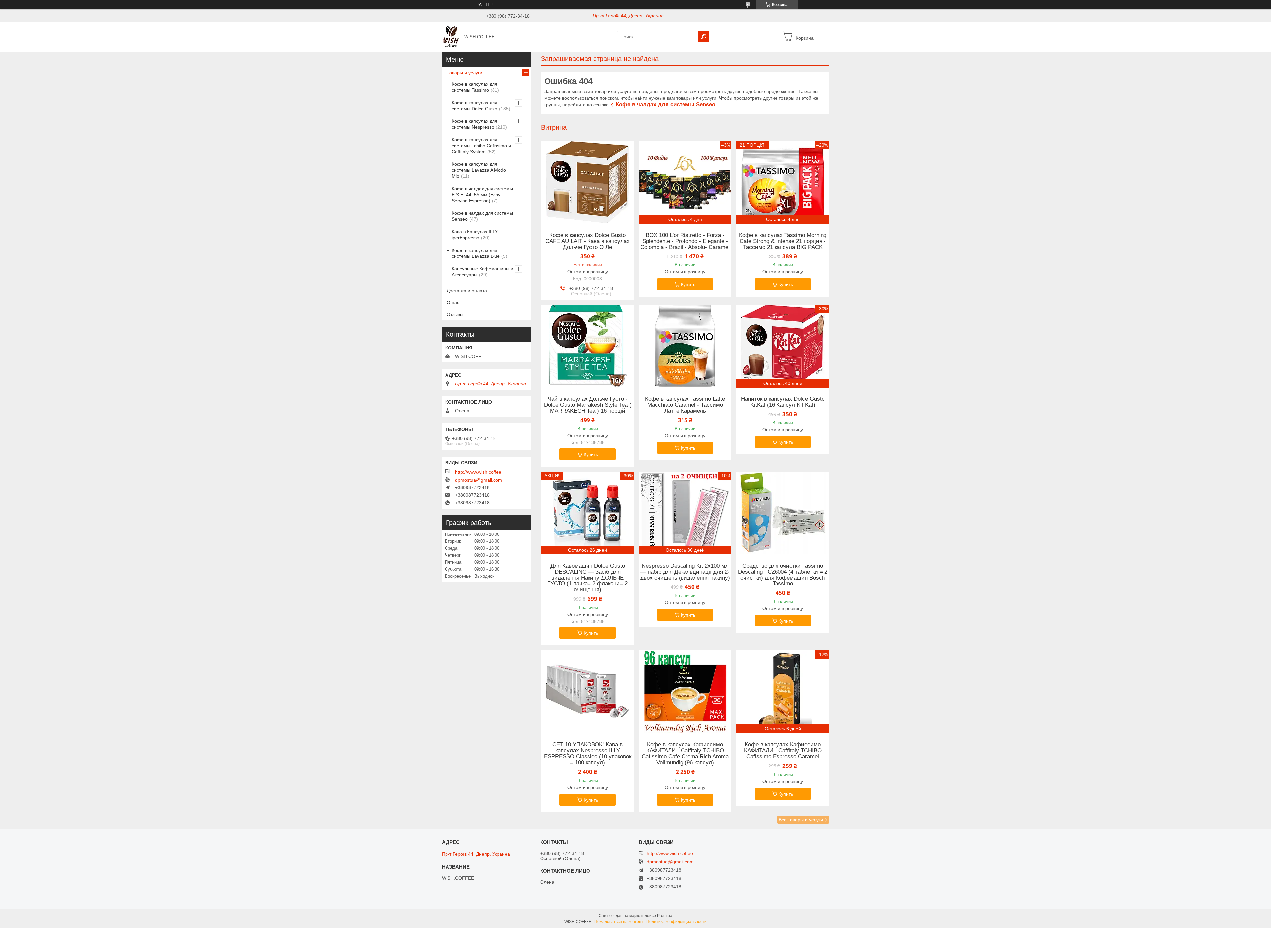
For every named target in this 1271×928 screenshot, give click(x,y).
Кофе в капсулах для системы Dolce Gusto (474, 105)
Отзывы (455, 314)
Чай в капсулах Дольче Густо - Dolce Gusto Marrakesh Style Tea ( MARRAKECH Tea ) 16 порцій (587, 405)
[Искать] (703, 36)
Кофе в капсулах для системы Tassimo (474, 87)
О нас (453, 302)
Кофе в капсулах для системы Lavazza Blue (476, 253)
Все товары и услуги (801, 819)
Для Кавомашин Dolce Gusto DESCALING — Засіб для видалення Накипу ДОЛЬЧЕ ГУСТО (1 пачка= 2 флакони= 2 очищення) (587, 578)
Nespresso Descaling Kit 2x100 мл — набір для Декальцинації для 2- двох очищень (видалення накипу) (685, 572)
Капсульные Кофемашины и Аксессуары (482, 271)
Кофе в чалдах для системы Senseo (665, 104)
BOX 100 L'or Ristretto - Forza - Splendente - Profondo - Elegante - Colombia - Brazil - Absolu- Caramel (685, 241)
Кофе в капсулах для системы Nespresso (474, 124)
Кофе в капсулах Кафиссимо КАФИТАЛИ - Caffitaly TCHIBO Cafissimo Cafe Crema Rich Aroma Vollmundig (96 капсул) (685, 754)
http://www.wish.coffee (478, 472)
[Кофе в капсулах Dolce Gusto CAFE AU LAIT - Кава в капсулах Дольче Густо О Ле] (587, 182)
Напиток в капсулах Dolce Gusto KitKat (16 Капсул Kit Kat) (782, 402)
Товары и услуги (464, 72)
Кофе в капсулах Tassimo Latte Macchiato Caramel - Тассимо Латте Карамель (685, 405)
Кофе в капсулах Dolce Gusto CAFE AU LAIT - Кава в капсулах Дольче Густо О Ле (587, 241)
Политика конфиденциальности (676, 921)
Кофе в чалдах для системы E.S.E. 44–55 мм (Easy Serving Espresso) (482, 194)
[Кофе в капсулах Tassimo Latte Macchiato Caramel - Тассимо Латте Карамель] (685, 346)
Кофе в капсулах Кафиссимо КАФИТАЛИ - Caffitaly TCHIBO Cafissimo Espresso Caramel (783, 751)
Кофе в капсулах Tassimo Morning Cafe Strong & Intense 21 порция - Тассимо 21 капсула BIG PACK (782, 241)
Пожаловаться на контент (618, 921)
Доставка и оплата (467, 290)
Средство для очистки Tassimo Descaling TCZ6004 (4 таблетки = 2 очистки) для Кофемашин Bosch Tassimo (782, 575)
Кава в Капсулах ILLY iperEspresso (475, 234)
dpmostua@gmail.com (478, 480)
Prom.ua (664, 915)
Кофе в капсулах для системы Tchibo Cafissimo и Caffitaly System (481, 145)
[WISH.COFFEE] (451, 36)
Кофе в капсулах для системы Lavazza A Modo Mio (479, 170)
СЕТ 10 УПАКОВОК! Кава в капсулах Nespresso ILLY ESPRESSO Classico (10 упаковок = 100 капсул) (587, 754)
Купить (688, 284)
